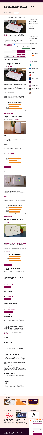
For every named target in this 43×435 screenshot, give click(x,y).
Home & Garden (21, 1)
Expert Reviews (3, 1)
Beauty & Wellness (26, 1)
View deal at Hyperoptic (21, 54)
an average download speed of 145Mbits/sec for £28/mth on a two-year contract (15, 243)
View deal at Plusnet (21, 56)
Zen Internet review (9, 99)
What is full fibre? (31, 40)
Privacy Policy (36, 432)
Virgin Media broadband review (11, 309)
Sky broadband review (10, 296)
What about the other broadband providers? (31, 28)
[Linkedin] (35, 1)
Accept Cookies (28, 48)
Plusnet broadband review (10, 251)
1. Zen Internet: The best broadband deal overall (33, 19)
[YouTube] (39, 1)
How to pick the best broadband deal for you (33, 38)
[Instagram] (37, 1)
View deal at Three (17, 119)
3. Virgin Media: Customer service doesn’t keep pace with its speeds (33, 34)
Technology (16, 1)
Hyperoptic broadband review (14, 190)
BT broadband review (10, 284)
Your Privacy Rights (15, 48)
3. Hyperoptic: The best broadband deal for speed (33, 24)
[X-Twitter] (36, 1)
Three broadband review (10, 153)
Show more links (34, 46)
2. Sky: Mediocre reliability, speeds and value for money (33, 32)
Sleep (13, 1)
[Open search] (41, 1)
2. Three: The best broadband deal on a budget (33, 21)
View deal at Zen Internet (11, 66)
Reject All (24, 48)
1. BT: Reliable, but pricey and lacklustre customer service (33, 30)
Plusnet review (10, 240)
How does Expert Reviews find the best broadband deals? (33, 36)
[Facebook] (33, 1)
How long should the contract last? (33, 43)
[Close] (30, 44)
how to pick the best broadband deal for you (10, 44)
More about (6, 388)
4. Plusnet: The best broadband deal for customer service (33, 26)
